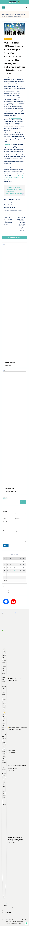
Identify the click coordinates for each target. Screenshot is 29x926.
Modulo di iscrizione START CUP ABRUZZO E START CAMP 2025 (14, 177)
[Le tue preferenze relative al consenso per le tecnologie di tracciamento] (26, 923)
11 (7, 567)
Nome (4, 518)
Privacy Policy (7, 590)
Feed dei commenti (8, 910)
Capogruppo (8, 365)
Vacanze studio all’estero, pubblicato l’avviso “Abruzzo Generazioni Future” (15, 839)
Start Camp (7, 144)
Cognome (17, 518)
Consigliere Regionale (10, 491)
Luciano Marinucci (10, 362)
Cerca (5, 497)
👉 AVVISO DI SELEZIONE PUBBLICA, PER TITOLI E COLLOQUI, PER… (14, 678)
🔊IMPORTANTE (12, 750)
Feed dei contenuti (8, 907)
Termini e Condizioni (8, 592)
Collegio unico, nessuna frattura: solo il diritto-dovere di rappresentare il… (17, 767)
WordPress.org (7, 912)
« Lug (5, 580)
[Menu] (26, 7)
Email (5, 522)
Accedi (5, 905)
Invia (5, 545)
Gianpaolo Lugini (9, 488)
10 (4, 567)
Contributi (8, 39)
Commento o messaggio (11, 531)
